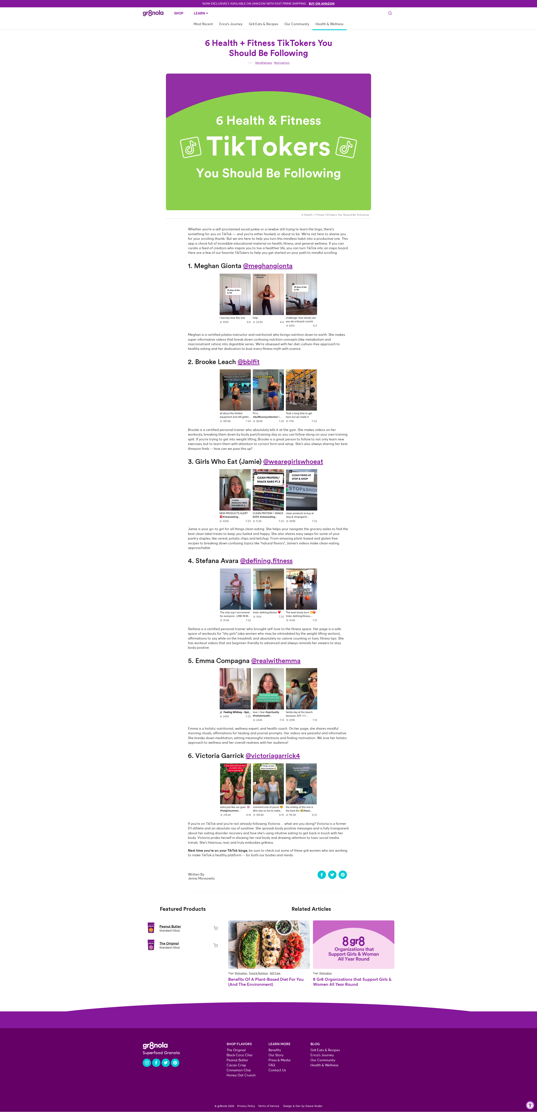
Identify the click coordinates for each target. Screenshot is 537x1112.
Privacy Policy (246, 1106)
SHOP (178, 13)
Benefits (274, 1050)
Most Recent (203, 24)
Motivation (281, 63)
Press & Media (279, 1060)
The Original (169, 943)
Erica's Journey (230, 24)
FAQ (271, 1065)
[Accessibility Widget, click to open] (530, 1105)
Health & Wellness (329, 24)
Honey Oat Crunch (241, 1075)
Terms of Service (268, 1106)
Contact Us (277, 1070)
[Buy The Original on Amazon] (215, 945)
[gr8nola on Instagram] (147, 1063)
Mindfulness (263, 63)
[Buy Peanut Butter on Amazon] (215, 928)
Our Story (275, 1055)
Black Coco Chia (239, 1055)
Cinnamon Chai (239, 1070)
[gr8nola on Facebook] (156, 1063)
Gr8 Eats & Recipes (263, 24)
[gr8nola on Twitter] (166, 1063)
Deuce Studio (313, 1106)
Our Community (296, 24)
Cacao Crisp (236, 1065)
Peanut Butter (170, 926)
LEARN (199, 13)
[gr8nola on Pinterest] (175, 1063)
